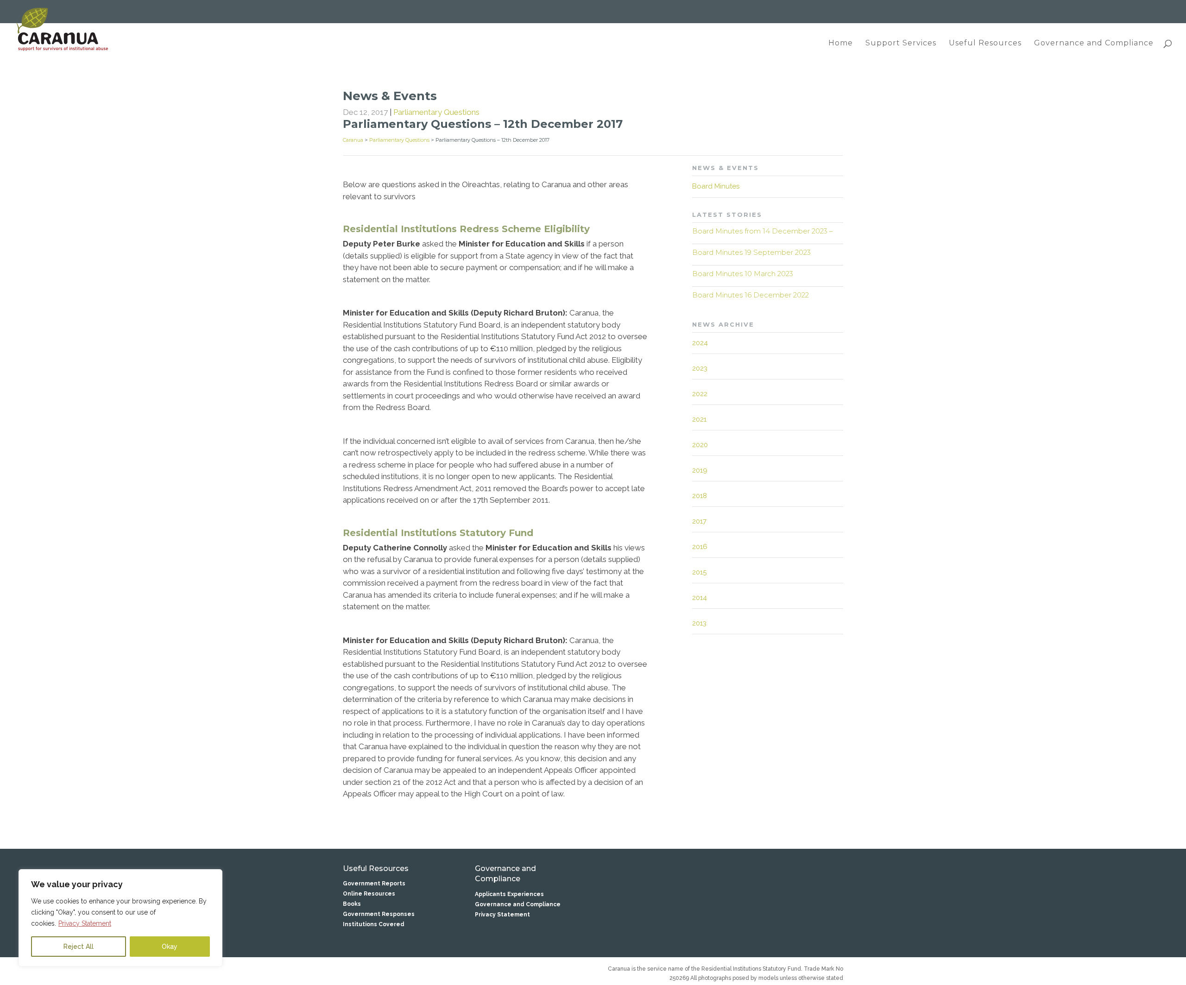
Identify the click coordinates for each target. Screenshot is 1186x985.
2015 (699, 572)
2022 (699, 394)
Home (840, 43)
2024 (700, 343)
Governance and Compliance (1094, 43)
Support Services (900, 43)
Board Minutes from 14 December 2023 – (762, 231)
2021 (699, 419)
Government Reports (374, 883)
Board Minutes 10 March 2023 (742, 273)
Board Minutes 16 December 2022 (750, 294)
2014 (699, 598)
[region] (120, 917)
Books (352, 904)
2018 (699, 496)
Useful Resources (985, 43)
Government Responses (379, 914)
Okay (169, 946)
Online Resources (369, 893)
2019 (699, 470)
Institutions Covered (373, 924)
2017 (699, 521)
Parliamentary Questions (436, 112)
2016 (699, 547)
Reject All (78, 946)
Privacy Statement (84, 923)
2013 (699, 623)
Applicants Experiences (509, 894)
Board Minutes (715, 186)
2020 (700, 445)
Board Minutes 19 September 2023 (751, 252)
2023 (699, 368)
